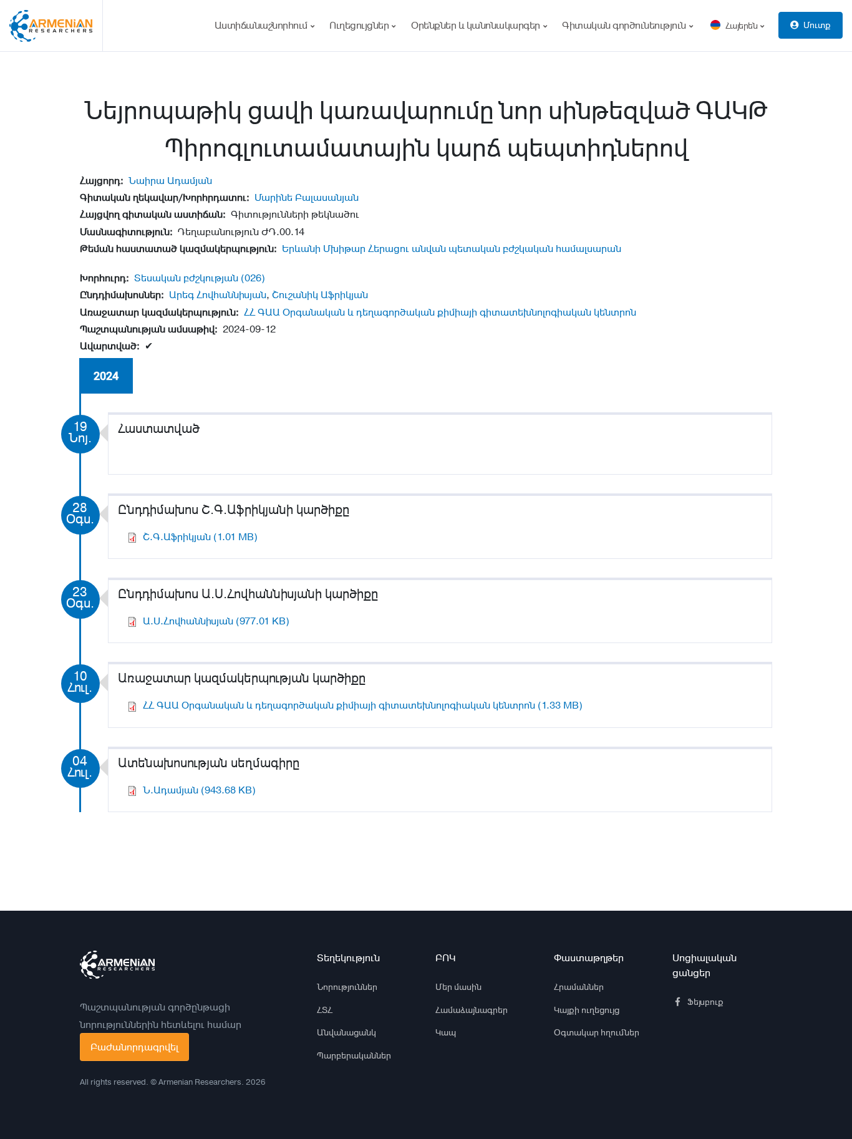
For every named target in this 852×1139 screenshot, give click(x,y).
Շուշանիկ (295, 294)
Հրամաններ (579, 987)
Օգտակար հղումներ (596, 1032)
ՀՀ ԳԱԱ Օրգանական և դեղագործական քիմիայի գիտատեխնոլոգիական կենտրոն (440, 312)
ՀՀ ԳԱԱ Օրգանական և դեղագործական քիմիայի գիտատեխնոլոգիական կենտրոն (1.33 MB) (363, 705)
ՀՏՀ (324, 1010)
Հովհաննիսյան (231, 294)
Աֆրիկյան (344, 294)
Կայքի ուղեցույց (586, 1010)
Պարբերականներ (354, 1055)
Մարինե (273, 197)
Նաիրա (146, 180)
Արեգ (181, 294)
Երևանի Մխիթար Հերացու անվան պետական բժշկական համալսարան (451, 248)
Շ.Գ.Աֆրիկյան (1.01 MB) (200, 536)
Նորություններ (347, 987)
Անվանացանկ (346, 1032)
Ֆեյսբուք (705, 1002)
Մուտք (817, 25)
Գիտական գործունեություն (625, 25)
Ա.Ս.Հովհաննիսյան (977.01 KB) (216, 621)
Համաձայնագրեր (471, 1010)
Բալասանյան (327, 197)
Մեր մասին (458, 987)
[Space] (117, 965)
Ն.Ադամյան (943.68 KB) (199, 790)
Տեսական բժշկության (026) (199, 277)
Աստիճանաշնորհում (262, 25)
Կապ (445, 1032)
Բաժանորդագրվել (134, 1047)
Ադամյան (189, 180)
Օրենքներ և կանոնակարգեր (476, 25)
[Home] (56, 25)
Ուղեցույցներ (360, 25)
